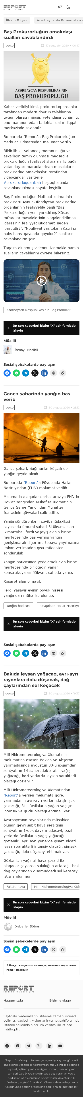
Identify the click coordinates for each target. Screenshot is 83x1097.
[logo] (15, 7)
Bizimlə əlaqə (60, 1000)
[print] (53, 373)
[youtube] (60, 1045)
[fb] (7, 373)
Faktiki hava (15, 886)
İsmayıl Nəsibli (26, 350)
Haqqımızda (13, 1000)
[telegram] (25, 373)
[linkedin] (44, 373)
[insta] (17, 1045)
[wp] (16, 373)
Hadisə (9, 45)
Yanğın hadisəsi (18, 606)
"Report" (31, 482)
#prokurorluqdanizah (22, 182)
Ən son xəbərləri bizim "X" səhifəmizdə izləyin (44, 328)
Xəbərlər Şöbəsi (28, 926)
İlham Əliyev (16, 20)
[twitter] (35, 373)
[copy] (62, 373)
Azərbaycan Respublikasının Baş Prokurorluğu (41, 310)
